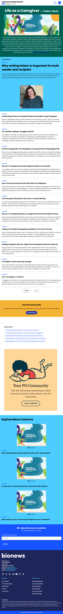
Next (36, 291)
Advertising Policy (37, 581)
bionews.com (11, 567)
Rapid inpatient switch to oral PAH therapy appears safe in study (25, 341)
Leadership (5, 586)
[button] (55, 2)
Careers (4, 589)
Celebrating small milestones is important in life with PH (22, 330)
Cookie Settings (36, 593)
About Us (4, 578)
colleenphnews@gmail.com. (41, 52)
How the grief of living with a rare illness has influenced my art (24, 335)
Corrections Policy (37, 584)
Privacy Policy (36, 589)
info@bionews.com (11, 568)
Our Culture (5, 581)
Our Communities (7, 584)
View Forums (31, 313)
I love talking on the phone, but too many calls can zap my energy (26, 338)
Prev (26, 291)
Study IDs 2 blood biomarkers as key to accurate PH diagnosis (24, 333)
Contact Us (5, 591)
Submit (5, 544)
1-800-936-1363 (10, 570)
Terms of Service (37, 591)
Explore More (36, 578)
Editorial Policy (36, 586)
